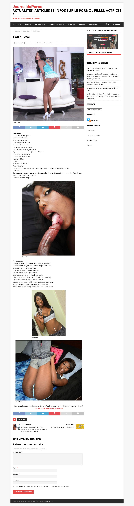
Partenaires (94, 24)
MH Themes (49, 501)
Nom (15, 468)
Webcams (116, 24)
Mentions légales (92, 140)
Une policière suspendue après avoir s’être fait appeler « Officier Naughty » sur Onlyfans (103, 96)
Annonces (39, 24)
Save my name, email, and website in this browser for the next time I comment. (42, 486)
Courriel (16, 474)
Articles (16, 24)
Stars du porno (55, 24)
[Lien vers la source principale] (89, 120)
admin (89, 82)
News (27, 24)
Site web (16, 480)
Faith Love (22, 420)
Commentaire (17, 452)
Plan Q (71, 24)
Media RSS (95, 120)
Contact (89, 145)
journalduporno (31, 43)
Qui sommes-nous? (93, 135)
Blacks (82, 24)
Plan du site (91, 130)
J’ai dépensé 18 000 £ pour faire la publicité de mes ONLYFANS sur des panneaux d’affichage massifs (102, 76)
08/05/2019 (19, 43)
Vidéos (106, 24)
